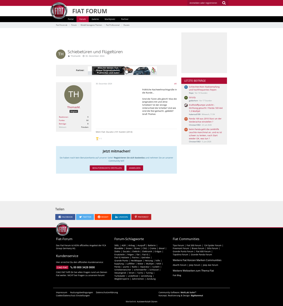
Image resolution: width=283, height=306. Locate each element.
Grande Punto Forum (183, 251)
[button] (65, 217)
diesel (162, 248)
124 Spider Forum (212, 245)
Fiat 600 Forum (203, 251)
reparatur (145, 266)
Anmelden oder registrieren (203, 2)
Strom (132, 272)
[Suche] (223, 3)
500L (116, 245)
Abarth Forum (179, 265)
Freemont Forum (181, 248)
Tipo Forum (178, 245)
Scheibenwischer (122, 269)
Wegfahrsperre (121, 278)
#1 (175, 83)
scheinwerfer (140, 269)
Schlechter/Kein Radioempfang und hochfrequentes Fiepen (204, 88)
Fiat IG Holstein (121, 257)
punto (126, 266)
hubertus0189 (194, 114)
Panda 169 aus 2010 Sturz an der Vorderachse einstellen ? (205, 120)
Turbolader (119, 275)
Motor (140, 263)
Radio (134, 266)
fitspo (191, 93)
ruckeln (156, 266)
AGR (124, 245)
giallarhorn (193, 100)
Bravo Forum (198, 248)
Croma (153, 248)
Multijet (150, 263)
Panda (117, 266)
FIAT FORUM (89, 11)
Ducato (126, 251)
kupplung (119, 263)
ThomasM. (76, 56)
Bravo (137, 248)
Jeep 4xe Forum (210, 265)
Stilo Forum (212, 248)
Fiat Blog (177, 275)
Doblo (117, 251)
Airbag (131, 245)
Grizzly (192, 97)
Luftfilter (130, 263)
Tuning (149, 272)
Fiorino (135, 257)
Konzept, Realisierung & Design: (181, 295)
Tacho (140, 272)
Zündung (151, 278)
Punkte (62, 120)
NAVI (158, 263)
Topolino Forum (180, 254)
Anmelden (134, 168)
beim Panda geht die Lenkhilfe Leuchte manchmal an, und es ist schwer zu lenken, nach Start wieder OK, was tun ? (205, 134)
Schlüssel (154, 269)
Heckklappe (136, 260)
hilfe (158, 260)
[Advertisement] (116, 39)
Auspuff (141, 245)
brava (129, 248)
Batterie (152, 245)
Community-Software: (177, 292)
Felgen (130, 254)
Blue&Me (118, 248)
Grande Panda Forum (201, 254)
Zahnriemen (138, 278)
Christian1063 (194, 125)
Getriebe (145, 257)
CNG (145, 248)
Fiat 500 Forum (194, 245)
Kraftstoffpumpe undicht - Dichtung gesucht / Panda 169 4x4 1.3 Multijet (206, 107)
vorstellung (146, 275)
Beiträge (62, 123)
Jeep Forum (194, 265)
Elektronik (147, 251)
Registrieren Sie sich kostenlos (129, 157)
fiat (138, 254)
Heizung (149, 260)
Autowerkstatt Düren (147, 301)
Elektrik (136, 251)
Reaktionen (63, 117)
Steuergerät (120, 272)
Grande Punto (121, 260)
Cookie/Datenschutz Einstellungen (73, 295)
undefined (133, 275)
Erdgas (158, 251)
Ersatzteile (119, 254)
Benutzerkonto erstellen (107, 168)
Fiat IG (145, 254)
